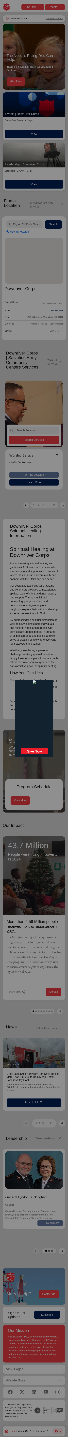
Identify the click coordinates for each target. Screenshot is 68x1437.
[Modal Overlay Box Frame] (34, 718)
